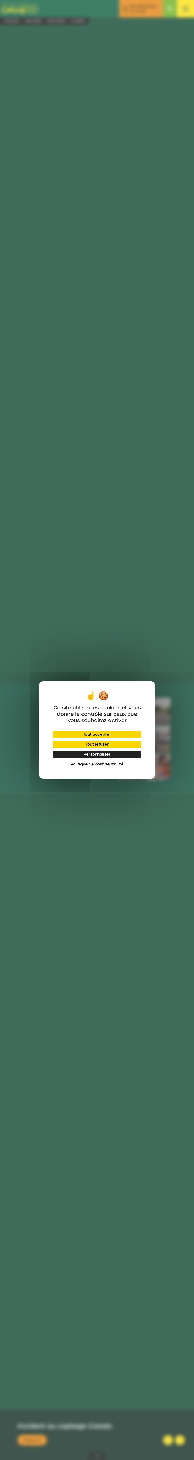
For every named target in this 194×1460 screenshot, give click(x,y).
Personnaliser (97, 754)
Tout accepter (97, 734)
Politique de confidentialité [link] (97, 764)
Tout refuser (97, 744)
